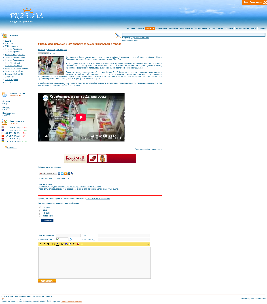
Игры (220, 28)
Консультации (186, 28)
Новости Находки (12, 63)
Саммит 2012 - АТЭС (14, 74)
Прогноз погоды (17, 93)
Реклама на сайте (26, 300)
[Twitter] (62, 174)
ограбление (56, 167)
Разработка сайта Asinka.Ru (71, 301)
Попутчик (173, 28)
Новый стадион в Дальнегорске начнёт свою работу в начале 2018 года (69, 187)
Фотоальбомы (242, 28)
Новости (150, 28)
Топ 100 (8, 82)
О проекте (5, 300)
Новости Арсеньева (13, 49)
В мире (8, 41)
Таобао (140, 28)
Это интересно (11, 80)
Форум (212, 28)
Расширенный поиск (130, 40)
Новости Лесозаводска (15, 60)
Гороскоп (229, 28)
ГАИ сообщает (11, 46)
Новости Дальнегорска (15, 57)
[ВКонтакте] (59, 174)
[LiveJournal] (72, 174)
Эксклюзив (9, 77)
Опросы (262, 28)
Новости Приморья (13, 66)
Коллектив (14, 300)
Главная (131, 28)
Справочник (161, 28)
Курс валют (15, 121)
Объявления (201, 28)
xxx (3, 298)
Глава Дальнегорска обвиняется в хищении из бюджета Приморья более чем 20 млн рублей (78, 189)
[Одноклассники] (65, 174)
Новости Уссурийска (14, 71)
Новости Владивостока (15, 55)
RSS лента (12, 147)
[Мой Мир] (68, 174)
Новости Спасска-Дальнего (17, 68)
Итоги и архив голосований (98, 198)
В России (9, 43)
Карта (253, 28)
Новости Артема (12, 52)
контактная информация (44, 300)
